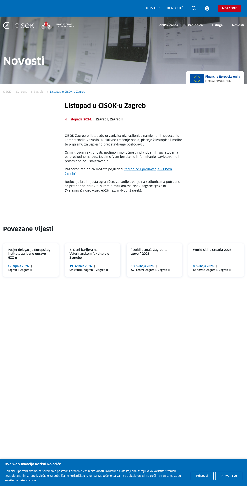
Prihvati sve (229, 476)
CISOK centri (168, 25)
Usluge (217, 25)
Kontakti (174, 8)
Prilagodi (202, 476)
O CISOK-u (153, 8)
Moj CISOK (229, 8)
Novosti (238, 25)
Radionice (195, 25)
